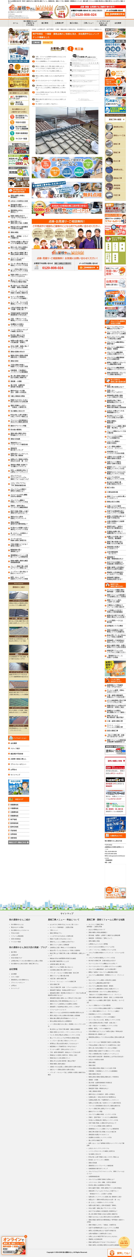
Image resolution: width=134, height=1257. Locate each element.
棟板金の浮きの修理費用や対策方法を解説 (19, 227)
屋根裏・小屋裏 (16, 381)
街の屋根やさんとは (17, 924)
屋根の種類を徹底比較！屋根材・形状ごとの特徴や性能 (106, 997)
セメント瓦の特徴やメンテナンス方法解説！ (19, 297)
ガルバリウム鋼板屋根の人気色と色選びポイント (104, 989)
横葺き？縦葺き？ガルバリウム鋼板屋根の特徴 (116, 363)
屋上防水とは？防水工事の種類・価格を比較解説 (19, 286)
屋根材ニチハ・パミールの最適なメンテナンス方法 (116, 467)
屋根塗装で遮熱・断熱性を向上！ (99, 1088)
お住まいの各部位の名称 (19, 201)
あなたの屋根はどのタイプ (97, 929)
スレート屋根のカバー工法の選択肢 (116, 432)
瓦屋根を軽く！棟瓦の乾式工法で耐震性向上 (102, 1097)
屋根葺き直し (119, 170)
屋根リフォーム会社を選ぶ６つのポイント (116, 497)
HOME (34, 29)
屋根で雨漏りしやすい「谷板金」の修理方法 (18, 406)
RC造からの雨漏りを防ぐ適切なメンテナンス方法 (20, 528)
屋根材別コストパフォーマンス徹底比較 (19, 443)
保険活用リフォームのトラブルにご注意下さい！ (104, 1191)
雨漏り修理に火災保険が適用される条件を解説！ (115, 568)
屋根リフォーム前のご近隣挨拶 (59, 944)
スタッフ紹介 (15, 748)
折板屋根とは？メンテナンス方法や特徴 (115, 452)
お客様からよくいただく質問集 (98, 944)
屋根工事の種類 (115, 119)
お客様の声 (59, 23)
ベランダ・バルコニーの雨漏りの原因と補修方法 (19, 292)
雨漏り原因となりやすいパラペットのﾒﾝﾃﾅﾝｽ (19, 275)
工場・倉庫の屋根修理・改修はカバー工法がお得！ (116, 696)
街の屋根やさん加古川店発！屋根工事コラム (25, 963)
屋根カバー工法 (119, 135)
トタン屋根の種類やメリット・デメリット (115, 447)
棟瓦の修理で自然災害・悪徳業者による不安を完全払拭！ (106, 1056)
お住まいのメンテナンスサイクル (99, 1148)
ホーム (15, 23)
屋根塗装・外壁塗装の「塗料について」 (101, 938)
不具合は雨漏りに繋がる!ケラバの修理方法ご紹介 (19, 242)
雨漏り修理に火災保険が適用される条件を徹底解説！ (105, 1245)
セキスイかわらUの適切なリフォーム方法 (101, 947)
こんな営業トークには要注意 (115, 621)
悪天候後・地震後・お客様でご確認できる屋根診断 (104, 935)
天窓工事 (117, 195)
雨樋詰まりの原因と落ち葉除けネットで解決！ (116, 711)
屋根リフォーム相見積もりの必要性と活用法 (63, 1004)
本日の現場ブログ (16, 958)
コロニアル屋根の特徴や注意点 (113, 442)
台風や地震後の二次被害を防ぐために (115, 522)
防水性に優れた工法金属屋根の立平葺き (18, 336)
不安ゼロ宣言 (15, 933)
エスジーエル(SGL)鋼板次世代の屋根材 (19, 495)
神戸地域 (13, 819)
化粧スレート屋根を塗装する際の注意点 (114, 462)
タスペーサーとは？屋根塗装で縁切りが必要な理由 (104, 1042)
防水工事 (117, 161)
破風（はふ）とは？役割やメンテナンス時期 (19, 578)
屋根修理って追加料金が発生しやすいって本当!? (115, 641)
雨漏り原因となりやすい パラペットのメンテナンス (66, 1032)
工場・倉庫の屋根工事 (115, 721)
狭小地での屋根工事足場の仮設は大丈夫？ (115, 483)
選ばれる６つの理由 (17, 927)
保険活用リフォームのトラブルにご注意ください (116, 651)
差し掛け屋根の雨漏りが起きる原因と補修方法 (19, 376)
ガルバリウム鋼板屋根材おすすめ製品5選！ (115, 358)
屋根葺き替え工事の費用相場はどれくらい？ (115, 401)
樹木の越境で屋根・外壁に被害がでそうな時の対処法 (116, 646)
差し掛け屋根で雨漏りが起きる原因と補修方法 (103, 1214)
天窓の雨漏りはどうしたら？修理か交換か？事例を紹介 (106, 1031)
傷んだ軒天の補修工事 (95, 1140)
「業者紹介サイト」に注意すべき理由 (115, 656)
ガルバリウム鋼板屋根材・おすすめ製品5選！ (103, 969)
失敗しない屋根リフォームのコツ (115, 391)
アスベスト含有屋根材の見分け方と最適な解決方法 (104, 1105)
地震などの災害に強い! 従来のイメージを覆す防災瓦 (105, 1103)
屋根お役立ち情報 (113, 502)
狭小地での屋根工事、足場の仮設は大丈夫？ (102, 960)
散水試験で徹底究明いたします (59, 961)
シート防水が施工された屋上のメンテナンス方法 (19, 270)
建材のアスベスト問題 (18, 426)
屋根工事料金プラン (56, 933)
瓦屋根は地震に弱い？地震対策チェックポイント (116, 532)
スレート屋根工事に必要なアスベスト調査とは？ (19, 567)
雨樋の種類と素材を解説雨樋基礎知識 (19, 561)
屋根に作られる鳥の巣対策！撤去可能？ (115, 716)
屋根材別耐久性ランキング (17, 449)
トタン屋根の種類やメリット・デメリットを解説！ (104, 1011)
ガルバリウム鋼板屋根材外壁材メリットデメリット (116, 368)
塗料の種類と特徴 (115, 761)
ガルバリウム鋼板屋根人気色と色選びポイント (115, 353)
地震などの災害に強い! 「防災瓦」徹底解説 (115, 537)
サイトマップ (15, 775)
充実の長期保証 (16, 939)
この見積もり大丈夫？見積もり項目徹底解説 (115, 611)
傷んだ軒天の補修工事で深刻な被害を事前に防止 (19, 253)
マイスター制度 (16, 942)
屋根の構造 (14, 232)
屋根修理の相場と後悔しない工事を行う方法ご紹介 (65, 998)
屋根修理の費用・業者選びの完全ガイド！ (19, 205)
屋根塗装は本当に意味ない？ (17, 211)
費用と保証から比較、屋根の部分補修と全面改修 (116, 406)
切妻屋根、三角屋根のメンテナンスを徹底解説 (19, 371)
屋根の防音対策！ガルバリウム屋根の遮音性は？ (116, 373)
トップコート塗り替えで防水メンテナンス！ (19, 572)
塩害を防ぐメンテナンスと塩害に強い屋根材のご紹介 (105, 1196)
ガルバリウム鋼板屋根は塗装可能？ (115, 343)
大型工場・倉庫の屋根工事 (58, 978)
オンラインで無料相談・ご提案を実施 (61, 927)
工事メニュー (89, 23)
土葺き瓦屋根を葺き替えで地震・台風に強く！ (19, 308)
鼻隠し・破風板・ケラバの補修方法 (19, 237)
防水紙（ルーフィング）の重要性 (99, 1160)
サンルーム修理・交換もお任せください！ (115, 691)
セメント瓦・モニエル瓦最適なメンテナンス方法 (19, 303)
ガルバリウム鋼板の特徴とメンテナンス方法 (19, 501)
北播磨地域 (14, 812)
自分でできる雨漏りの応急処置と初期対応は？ (115, 563)
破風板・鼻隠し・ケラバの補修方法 (100, 1028)
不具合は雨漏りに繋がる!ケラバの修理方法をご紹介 (105, 1045)
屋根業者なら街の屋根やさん (20, 980)
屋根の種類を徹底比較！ (111, 421)
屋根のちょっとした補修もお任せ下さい (62, 942)
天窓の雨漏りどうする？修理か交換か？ (19, 545)
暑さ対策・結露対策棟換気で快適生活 (100, 1082)
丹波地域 (13, 830)
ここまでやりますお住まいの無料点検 (103, 23)
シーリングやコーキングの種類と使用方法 (19, 330)
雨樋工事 (117, 152)
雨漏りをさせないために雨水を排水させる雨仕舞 (19, 400)
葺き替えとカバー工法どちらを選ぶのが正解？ (115, 416)
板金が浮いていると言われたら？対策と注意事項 (116, 636)
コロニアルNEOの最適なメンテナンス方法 (115, 478)
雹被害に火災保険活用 (95, 1239)
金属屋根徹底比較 (94, 1176)
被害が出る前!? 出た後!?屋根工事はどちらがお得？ (116, 616)
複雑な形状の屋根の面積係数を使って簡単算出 (19, 356)
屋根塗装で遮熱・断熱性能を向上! (115, 558)
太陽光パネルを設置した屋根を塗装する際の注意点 (65, 1066)
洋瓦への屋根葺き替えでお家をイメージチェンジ (19, 471)
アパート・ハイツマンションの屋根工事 (115, 726)
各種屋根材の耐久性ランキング (98, 1168)
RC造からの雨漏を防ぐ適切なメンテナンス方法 (103, 1120)
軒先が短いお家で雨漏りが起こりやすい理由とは (19, 415)
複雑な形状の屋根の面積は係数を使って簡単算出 (104, 1077)
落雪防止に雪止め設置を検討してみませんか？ (64, 1043)
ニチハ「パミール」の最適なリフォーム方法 (102, 950)
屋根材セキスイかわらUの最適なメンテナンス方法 (116, 473)
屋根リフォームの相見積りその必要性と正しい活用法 (116, 595)
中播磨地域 (14, 808)
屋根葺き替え (119, 127)
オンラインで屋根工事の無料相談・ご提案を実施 (115, 590)
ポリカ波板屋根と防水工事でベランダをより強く (116, 701)
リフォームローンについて (58, 1009)
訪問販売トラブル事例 (115, 626)
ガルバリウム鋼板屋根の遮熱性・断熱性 (115, 348)
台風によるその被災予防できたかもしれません (116, 507)
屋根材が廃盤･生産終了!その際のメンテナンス (19, 465)
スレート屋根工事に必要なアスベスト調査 (102, 1108)
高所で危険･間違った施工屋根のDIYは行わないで (20, 512)
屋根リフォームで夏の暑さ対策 (59, 975)
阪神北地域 (14, 827)
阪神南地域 (14, 823)
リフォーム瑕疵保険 (17, 936)
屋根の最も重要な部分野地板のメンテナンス (18, 434)
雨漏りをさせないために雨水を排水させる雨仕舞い (104, 1217)
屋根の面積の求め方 (18, 351)
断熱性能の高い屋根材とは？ (16, 550)
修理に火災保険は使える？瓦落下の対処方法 (116, 517)
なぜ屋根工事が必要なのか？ (115, 386)
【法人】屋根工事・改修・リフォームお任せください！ (67, 987)
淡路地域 (13, 838)
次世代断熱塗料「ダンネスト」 (112, 552)
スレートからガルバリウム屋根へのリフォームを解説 (116, 332)
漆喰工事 (117, 144)
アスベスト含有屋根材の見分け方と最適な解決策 (19, 421)
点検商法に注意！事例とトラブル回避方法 (63, 947)
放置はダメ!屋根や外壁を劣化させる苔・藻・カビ (19, 460)
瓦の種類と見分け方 (18, 411)
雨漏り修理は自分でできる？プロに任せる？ (19, 216)
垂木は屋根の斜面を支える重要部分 (61, 1021)
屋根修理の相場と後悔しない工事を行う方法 (115, 396)
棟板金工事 (118, 178)
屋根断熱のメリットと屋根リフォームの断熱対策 (19, 556)
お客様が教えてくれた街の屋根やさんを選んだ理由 (27, 961)
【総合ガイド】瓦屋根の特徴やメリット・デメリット (105, 994)
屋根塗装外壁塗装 (117, 186)
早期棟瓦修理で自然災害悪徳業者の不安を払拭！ (19, 314)
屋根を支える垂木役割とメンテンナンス (18, 517)
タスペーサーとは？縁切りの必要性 (18, 259)
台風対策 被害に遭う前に (57, 964)
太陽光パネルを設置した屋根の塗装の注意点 (115, 457)
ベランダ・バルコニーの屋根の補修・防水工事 (64, 973)
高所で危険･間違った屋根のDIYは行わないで (102, 1123)
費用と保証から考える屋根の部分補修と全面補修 (65, 1015)
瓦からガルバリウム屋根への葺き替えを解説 (115, 338)
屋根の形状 (14, 361)
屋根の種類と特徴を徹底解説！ (18, 196)
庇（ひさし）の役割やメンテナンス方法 (19, 534)
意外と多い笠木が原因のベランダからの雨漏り (19, 248)
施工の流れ (74, 23)
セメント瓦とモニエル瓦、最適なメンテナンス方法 (104, 1020)
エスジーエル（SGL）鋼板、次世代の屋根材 (102, 1182)
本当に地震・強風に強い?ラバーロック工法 (20, 347)
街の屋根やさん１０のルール (20, 930)
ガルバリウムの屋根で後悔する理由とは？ (18, 490)
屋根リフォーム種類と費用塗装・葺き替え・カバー (116, 427)
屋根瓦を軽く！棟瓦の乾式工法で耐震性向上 (115, 527)
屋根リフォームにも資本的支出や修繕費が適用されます (67, 1012)
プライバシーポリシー (18, 764)
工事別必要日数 (112, 492)
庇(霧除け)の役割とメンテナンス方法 (17, 325)
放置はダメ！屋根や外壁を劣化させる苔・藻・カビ (104, 1199)
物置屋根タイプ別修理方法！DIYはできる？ (115, 686)
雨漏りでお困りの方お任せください (61, 939)
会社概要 (118, 23)
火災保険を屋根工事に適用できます (61, 970)
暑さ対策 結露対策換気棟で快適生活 (18, 386)
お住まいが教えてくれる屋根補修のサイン (115, 411)
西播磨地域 (14, 816)
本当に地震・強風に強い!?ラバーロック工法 (102, 1208)
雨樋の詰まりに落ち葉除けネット (60, 1058)
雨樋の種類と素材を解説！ (58, 1064)
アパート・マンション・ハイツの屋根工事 (63, 981)
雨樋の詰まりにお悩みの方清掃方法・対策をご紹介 (116, 706)
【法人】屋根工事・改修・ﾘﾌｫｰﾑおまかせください (116, 735)
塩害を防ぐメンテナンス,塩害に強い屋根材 (19, 454)
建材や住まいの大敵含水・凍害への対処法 (18, 391)
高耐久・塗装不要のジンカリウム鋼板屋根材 (19, 506)
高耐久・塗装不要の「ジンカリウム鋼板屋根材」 (104, 1117)
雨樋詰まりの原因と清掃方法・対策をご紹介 (63, 1055)
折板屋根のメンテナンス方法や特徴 (100, 1014)
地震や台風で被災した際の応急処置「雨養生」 (19, 341)
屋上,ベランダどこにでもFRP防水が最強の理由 (19, 281)
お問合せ (14, 769)
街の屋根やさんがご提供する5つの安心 (30, 23)
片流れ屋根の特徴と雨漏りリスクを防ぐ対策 (19, 365)
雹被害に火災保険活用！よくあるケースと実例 (115, 573)
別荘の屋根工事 (112, 730)
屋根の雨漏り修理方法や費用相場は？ (19, 523)
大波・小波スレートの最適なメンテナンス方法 (19, 319)
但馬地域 (13, 834)
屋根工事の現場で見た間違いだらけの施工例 (115, 542)
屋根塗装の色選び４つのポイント (113, 547)
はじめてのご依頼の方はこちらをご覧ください (64, 924)
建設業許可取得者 (17, 754)
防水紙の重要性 (16, 429)
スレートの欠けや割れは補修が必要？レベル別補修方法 (106, 1008)
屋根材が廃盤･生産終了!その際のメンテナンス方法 (104, 1051)
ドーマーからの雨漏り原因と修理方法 (18, 539)
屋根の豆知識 (15, 439)
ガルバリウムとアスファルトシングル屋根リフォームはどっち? (20, 477)
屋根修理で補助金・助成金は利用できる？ (115, 578)
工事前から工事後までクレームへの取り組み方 (115, 606)
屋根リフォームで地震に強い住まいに (61, 967)
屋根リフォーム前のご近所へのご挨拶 (114, 601)
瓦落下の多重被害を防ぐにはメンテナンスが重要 (115, 512)
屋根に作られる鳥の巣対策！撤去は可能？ (63, 1061)
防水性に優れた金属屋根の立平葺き (100, 1185)
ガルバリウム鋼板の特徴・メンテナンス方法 (102, 1114)
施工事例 (44, 23)
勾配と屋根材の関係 (18, 396)
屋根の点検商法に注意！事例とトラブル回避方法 (115, 631)
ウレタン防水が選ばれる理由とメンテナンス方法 (19, 264)
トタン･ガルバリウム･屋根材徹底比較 (18, 484)
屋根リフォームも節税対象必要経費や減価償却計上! (116, 741)
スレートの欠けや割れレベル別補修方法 (115, 437)
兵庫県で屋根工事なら (18, 759)
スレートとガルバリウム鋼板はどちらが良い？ (115, 327)
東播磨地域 (14, 805)
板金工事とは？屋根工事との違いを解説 (19, 222)
